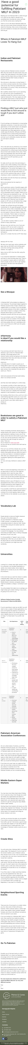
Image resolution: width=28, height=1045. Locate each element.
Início (3, 1012)
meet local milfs (15, 442)
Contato (4, 1021)
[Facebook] (3, 1039)
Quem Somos (5, 1014)
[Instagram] (6, 1039)
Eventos (4, 1017)
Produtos (4, 1019)
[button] (1, 4)
